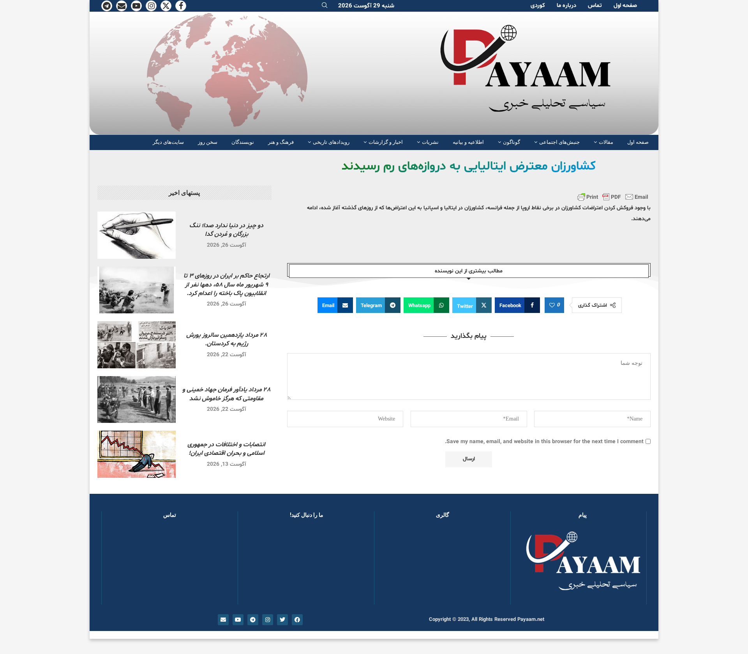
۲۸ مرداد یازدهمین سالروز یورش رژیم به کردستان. (226, 339)
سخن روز (207, 142)
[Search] (324, 6)
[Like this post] (552, 305)
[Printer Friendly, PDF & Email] (613, 197)
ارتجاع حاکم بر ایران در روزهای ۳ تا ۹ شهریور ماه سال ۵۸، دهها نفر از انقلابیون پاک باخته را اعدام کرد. (226, 285)
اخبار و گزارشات (386, 142)
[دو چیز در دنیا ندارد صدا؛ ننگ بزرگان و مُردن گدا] (136, 235)
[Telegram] (106, 5)
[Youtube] (136, 5)
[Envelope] (223, 619)
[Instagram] (151, 5)
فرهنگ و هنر (281, 142)
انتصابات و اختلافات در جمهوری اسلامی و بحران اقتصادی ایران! (226, 449)
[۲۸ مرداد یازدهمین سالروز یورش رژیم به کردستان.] (136, 344)
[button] (392, 565)
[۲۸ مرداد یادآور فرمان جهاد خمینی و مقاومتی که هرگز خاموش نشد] (136, 399)
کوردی (538, 6)
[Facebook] (180, 5)
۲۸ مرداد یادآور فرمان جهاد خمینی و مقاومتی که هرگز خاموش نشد (226, 394)
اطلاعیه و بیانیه (468, 142)
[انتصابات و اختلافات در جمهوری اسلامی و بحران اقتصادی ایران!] (136, 454)
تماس (595, 6)
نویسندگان (242, 142)
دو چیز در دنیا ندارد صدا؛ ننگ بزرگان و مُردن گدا (226, 230)
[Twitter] (166, 5)
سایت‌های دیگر (168, 142)
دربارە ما (566, 6)
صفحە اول (625, 6)
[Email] (121, 5)
